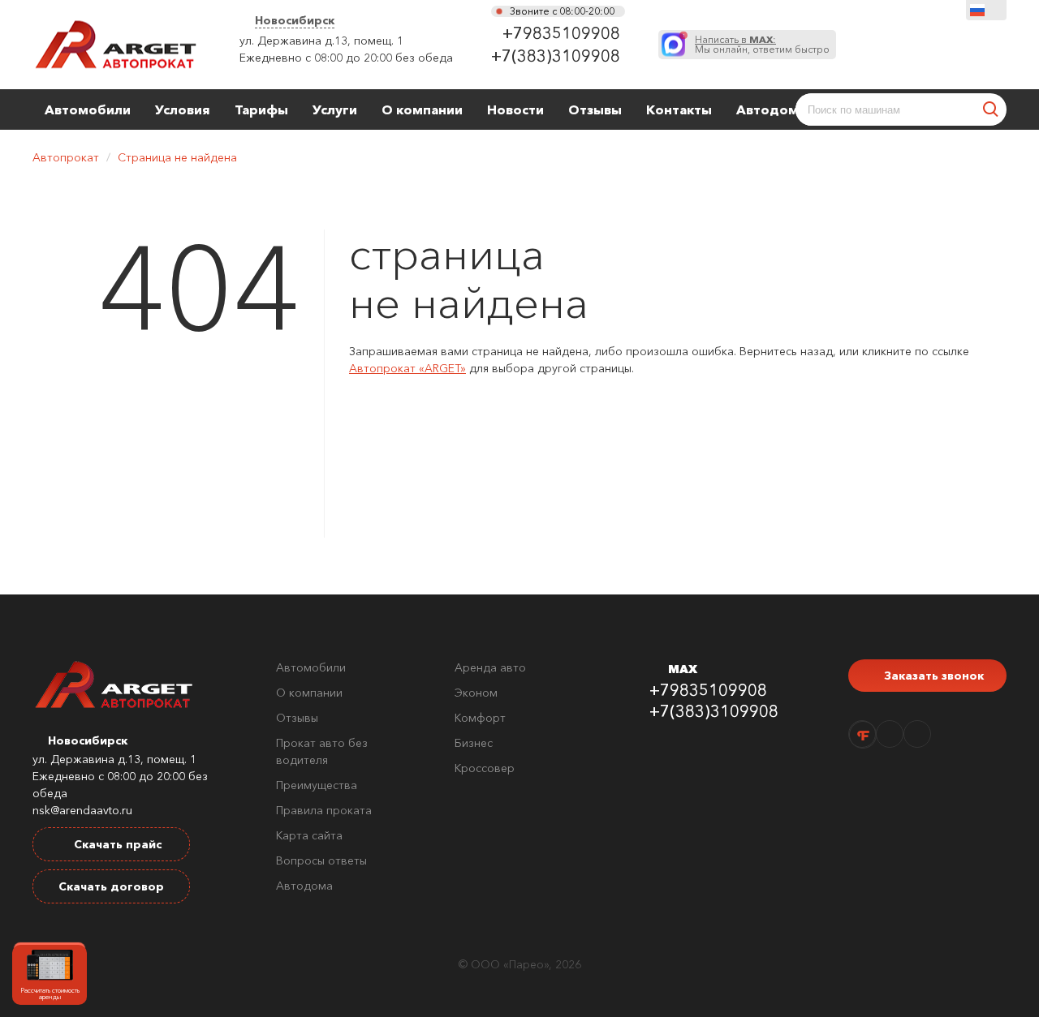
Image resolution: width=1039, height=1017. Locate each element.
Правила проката (324, 810)
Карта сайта (309, 835)
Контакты (679, 109)
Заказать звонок (932, 675)
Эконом (476, 692)
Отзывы (595, 109)
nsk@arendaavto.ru (82, 810)
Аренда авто (490, 667)
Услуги (335, 109)
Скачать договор (111, 886)
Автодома (771, 109)
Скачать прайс (116, 844)
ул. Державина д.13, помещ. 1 (321, 40)
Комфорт (480, 717)
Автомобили (88, 109)
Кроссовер (485, 768)
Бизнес (474, 743)
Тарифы (261, 109)
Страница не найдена (177, 157)
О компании (422, 109)
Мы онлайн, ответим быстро (762, 44)
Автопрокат (65, 157)
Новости (515, 109)
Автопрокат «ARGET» (407, 368)
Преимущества (316, 785)
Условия (182, 109)
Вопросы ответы (321, 860)
